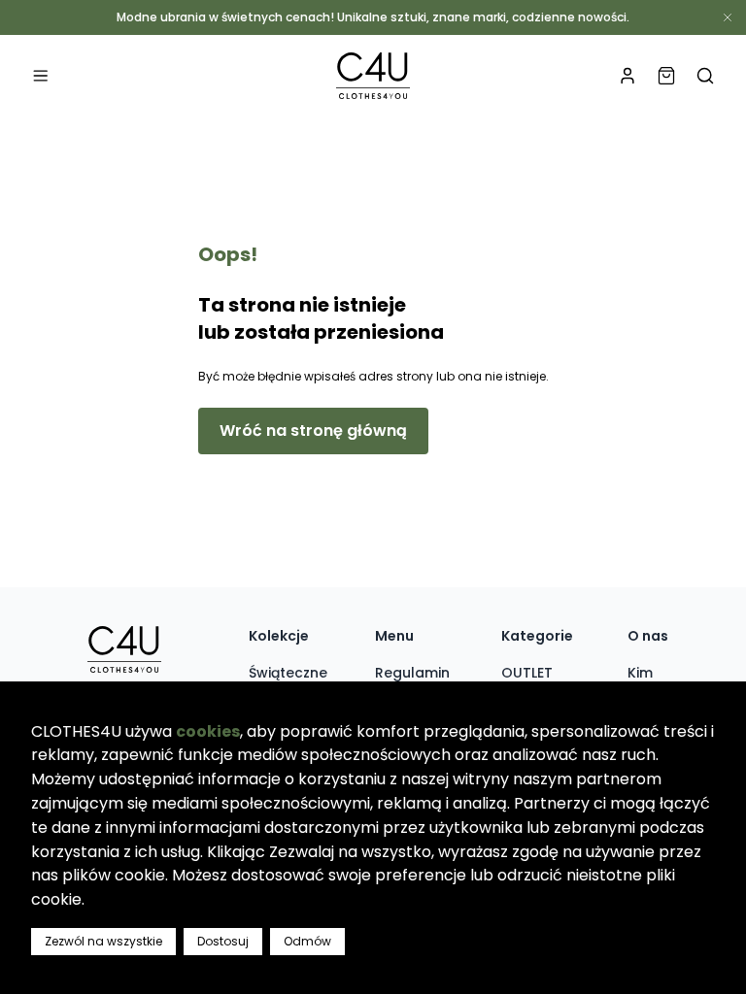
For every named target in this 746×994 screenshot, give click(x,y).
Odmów (307, 941)
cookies (208, 731)
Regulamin (412, 672)
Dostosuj (223, 941)
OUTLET (527, 672)
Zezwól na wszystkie (103, 941)
